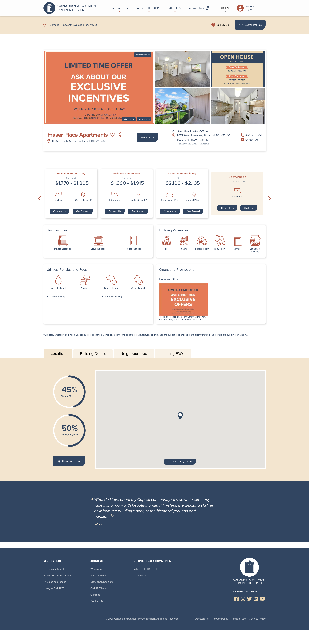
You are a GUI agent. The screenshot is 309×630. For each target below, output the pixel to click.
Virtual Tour (129, 119)
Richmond (53, 24)
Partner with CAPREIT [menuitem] (145, 569)
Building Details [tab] (93, 353)
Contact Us (251, 140)
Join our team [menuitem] (98, 575)
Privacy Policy (220, 619)
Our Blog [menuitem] (95, 595)
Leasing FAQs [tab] (173, 353)
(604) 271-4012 (253, 135)
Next (270, 198)
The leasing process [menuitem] (54, 582)
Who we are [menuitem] (97, 569)
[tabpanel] (154, 419)
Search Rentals (253, 25)
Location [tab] (58, 353)
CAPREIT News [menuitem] (99, 588)
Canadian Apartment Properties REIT (71, 8)
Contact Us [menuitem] (96, 601)
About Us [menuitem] (96, 561)
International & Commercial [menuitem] (152, 561)
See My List (223, 25)
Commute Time (71, 461)
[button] (180, 416)
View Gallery (144, 119)
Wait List (248, 208)
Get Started (82, 211)
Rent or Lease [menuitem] (52, 561)
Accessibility (202, 619)
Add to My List (112, 134)
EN (227, 8)
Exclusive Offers (143, 54)
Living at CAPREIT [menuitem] (53, 588)
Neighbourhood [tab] (133, 353)
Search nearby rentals (180, 461)
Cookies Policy (257, 619)
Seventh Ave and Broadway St (80, 24)
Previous (39, 198)
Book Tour (147, 137)
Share (119, 134)
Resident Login (250, 8)
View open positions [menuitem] (101, 582)
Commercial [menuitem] (139, 575)
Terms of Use (238, 619)
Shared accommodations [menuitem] (57, 575)
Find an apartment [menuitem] (53, 569)
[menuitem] (120, 8)
